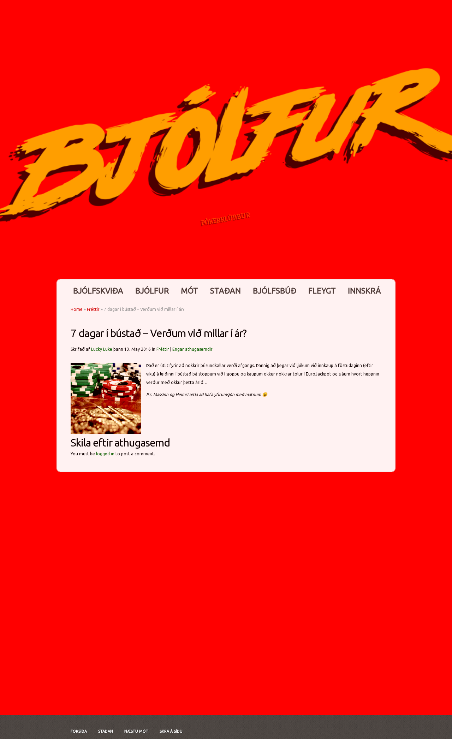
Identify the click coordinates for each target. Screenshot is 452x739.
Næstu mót (136, 731)
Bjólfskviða (98, 290)
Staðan (225, 290)
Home (77, 309)
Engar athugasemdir (192, 349)
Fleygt (322, 290)
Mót (189, 290)
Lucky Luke (101, 349)
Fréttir (93, 309)
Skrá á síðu (171, 731)
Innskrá (364, 290)
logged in (105, 453)
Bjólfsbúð (274, 290)
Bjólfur (152, 290)
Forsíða (79, 731)
